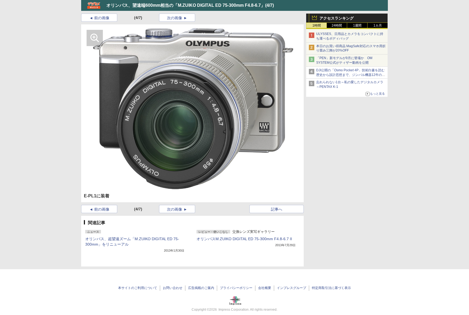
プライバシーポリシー (236, 288)
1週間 (357, 25)
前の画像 (101, 18)
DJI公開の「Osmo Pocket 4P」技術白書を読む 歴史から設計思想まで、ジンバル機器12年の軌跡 (352, 74)
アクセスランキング (336, 18)
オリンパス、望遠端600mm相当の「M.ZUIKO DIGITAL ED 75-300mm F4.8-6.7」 (185, 5)
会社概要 (264, 288)
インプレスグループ (291, 288)
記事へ (276, 209)
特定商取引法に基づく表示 (331, 288)
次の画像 (174, 18)
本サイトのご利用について (137, 288)
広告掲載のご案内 (201, 288)
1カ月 (377, 25)
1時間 (316, 25)
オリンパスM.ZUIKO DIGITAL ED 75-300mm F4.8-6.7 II (244, 239)
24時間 (337, 25)
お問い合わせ (172, 288)
